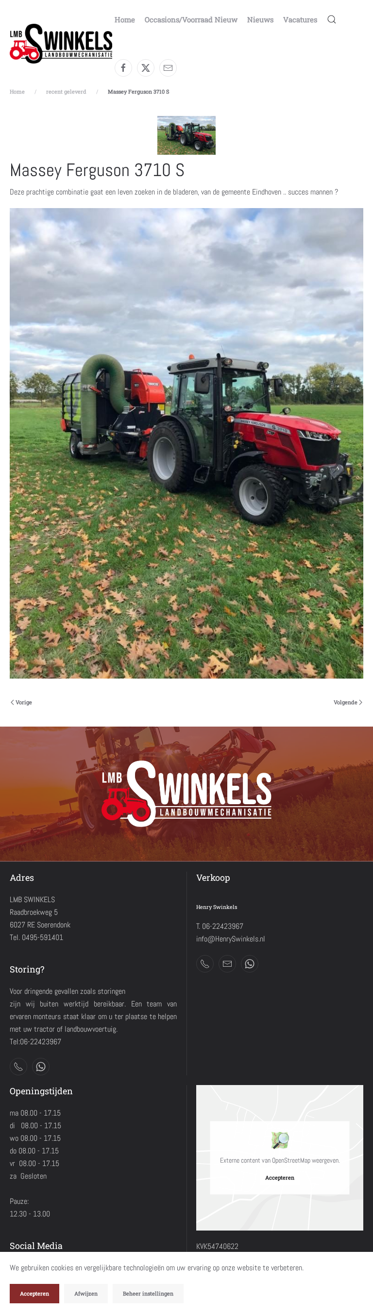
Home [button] (125, 19)
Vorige (24, 702)
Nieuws (260, 19)
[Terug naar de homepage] (62, 43)
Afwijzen (86, 1293)
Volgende (345, 702)
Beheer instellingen (148, 1293)
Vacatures (300, 19)
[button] (332, 19)
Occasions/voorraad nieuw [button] (191, 19)
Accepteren (279, 1177)
